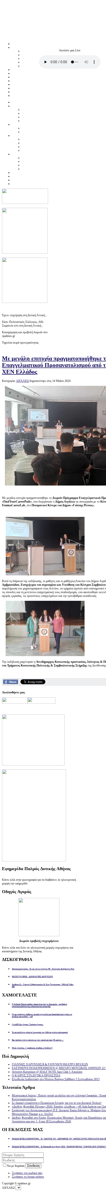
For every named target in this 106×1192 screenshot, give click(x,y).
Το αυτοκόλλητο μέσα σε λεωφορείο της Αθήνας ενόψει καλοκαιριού (40, 1032)
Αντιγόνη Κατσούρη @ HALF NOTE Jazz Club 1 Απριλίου (47, 1072)
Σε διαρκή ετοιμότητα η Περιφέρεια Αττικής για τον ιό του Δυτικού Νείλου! (57, 1103)
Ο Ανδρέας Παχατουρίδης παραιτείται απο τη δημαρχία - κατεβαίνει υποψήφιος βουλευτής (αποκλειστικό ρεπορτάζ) (39, 1005)
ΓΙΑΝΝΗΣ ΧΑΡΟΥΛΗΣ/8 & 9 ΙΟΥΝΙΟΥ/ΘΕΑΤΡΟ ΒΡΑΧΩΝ (50, 1064)
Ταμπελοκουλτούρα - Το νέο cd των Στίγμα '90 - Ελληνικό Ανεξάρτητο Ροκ (43, 969)
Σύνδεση (33, 1166)
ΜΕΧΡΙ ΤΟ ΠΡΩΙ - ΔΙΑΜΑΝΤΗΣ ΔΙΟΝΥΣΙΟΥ (32, 977)
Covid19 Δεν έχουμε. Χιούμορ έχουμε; (27, 1024)
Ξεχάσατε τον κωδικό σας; (27, 1173)
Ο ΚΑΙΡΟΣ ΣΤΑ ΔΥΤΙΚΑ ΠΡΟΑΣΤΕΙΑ (36, 1075)
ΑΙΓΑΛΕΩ (22, 381)
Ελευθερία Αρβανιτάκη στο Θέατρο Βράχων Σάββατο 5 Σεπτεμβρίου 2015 (56, 1079)
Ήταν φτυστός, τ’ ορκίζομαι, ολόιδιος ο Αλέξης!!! (32, 1048)
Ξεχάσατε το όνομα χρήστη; (28, 1176)
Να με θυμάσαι (16, 1166)
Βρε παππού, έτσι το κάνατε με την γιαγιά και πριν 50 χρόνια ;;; (38, 1040)
